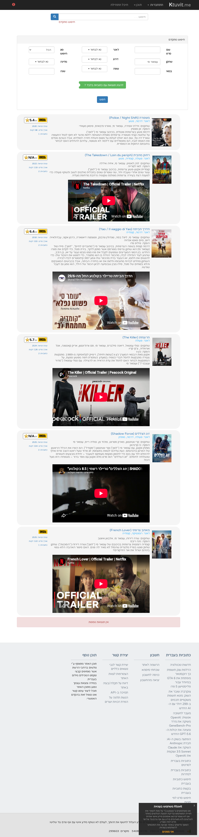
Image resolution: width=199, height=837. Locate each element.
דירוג (115, 59)
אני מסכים (168, 831)
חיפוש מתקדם (67, 22)
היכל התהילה (119, 5)
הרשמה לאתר (150, 665)
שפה (116, 68)
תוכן (139, 5)
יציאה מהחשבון (149, 680)
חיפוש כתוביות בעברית (182, 781)
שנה (62, 71)
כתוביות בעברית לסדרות (181, 772)
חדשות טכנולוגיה (180, 665)
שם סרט (168, 51)
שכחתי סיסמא (150, 670)
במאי (169, 71)
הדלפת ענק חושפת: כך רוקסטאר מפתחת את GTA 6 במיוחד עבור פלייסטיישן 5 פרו (179, 678)
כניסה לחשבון (150, 675)
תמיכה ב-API (119, 692)
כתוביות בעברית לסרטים (181, 763)
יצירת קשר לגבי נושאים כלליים (118, 667)
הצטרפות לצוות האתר (118, 676)
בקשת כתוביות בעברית (182, 790)
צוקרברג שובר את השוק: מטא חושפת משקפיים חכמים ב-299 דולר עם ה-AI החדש (179, 700)
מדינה (63, 61)
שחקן (169, 61)
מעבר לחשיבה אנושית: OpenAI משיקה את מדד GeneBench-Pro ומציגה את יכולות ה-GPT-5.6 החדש (178, 723)
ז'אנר (116, 49)
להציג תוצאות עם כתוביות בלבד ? (105, 85)
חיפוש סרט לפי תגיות (181, 800)
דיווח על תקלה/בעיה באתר (115, 685)
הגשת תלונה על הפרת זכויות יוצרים (116, 699)
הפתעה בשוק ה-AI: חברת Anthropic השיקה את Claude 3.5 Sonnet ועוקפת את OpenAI (179, 747)
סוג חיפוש (63, 51)
